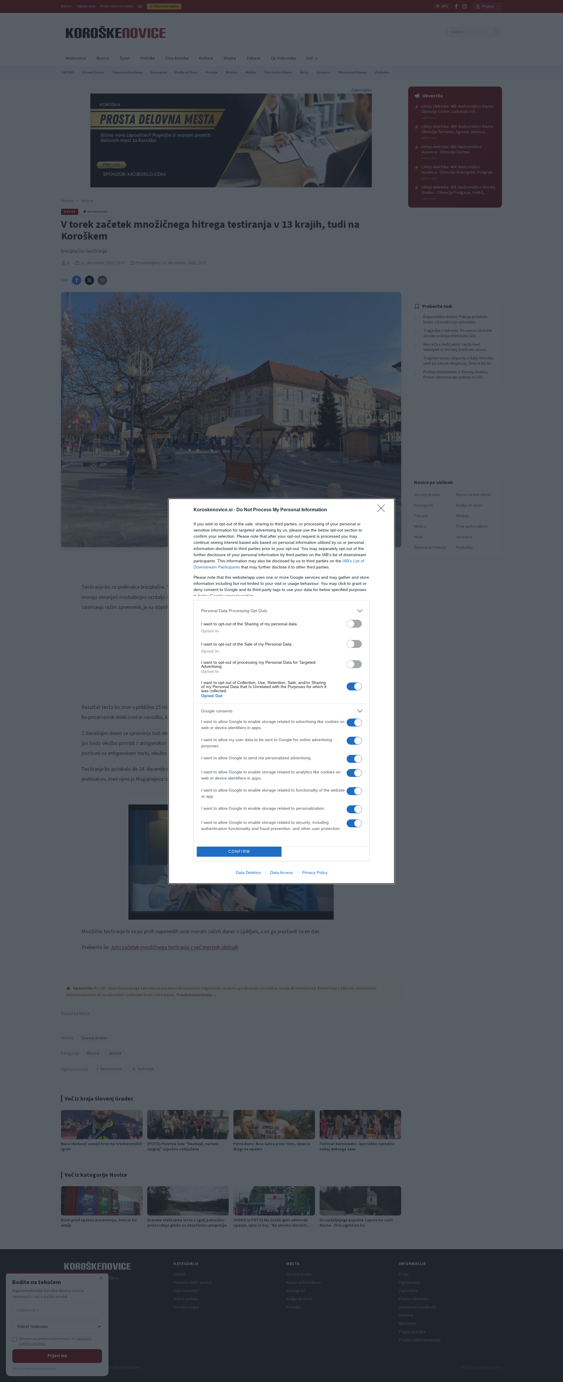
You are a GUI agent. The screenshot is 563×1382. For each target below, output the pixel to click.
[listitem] (281, 611)
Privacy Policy (315, 872)
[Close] (383, 510)
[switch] (354, 624)
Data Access (281, 872)
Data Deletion (248, 872)
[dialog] (281, 691)
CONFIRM (239, 851)
